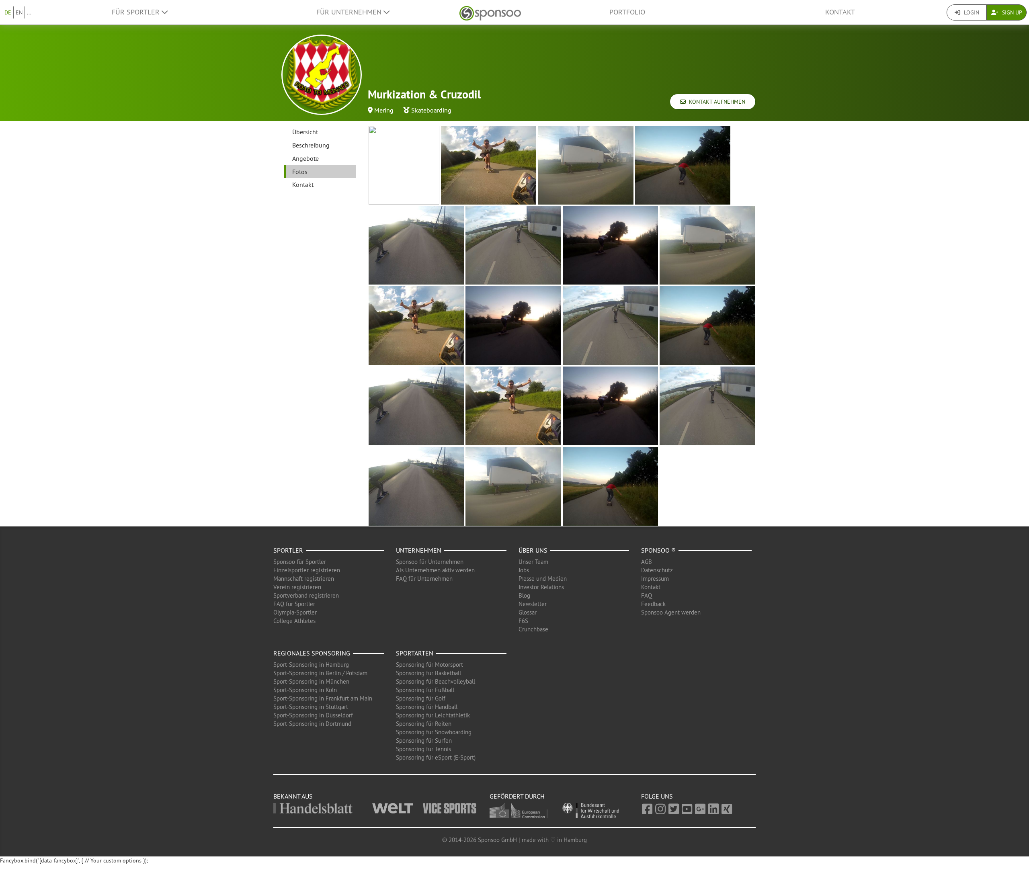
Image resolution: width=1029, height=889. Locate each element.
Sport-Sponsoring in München (311, 681)
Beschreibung (311, 145)
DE (7, 12)
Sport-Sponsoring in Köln (305, 690)
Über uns (533, 550)
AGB (646, 561)
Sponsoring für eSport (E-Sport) (436, 757)
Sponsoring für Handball (426, 707)
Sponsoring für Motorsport (429, 664)
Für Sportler (137, 12)
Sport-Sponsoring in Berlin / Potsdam (320, 673)
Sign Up (1011, 12)
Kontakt (840, 12)
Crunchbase (533, 629)
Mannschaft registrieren (303, 578)
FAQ (646, 595)
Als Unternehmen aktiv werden (435, 570)
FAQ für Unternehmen (424, 578)
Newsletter (533, 604)
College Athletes (294, 621)
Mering (384, 110)
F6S (523, 621)
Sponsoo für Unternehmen (429, 561)
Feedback (653, 604)
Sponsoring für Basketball (428, 673)
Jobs (524, 570)
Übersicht (305, 132)
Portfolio (627, 12)
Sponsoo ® (658, 550)
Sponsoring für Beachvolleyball (435, 681)
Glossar (528, 612)
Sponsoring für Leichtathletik (433, 715)
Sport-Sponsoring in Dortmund (312, 723)
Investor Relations (541, 587)
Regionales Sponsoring (311, 653)
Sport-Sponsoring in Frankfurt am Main (322, 698)
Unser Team (533, 561)
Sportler (288, 550)
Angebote (305, 158)
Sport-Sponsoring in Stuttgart (310, 707)
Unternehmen (418, 550)
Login (970, 12)
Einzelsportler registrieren (306, 570)
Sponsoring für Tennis (423, 749)
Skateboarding (431, 110)
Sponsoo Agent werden (671, 612)
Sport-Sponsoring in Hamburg (311, 664)
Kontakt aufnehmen (715, 101)
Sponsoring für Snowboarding (433, 732)
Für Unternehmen (349, 12)
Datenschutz (657, 570)
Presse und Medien (543, 578)
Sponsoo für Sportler (299, 561)
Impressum (655, 578)
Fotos (299, 172)
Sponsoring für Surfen (424, 740)
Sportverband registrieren (306, 595)
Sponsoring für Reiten (423, 723)
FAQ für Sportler (294, 604)
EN (19, 12)
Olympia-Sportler (295, 612)
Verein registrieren (297, 587)
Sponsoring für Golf (420, 698)
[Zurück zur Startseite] (490, 12)
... (29, 12)
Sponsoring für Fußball (425, 690)
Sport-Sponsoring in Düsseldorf (313, 715)
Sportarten (414, 653)
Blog (524, 595)
